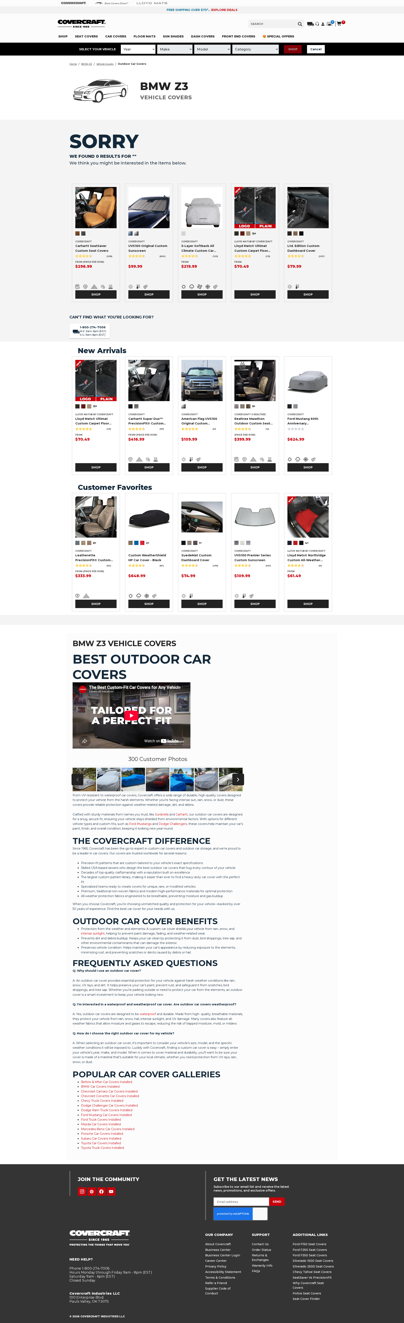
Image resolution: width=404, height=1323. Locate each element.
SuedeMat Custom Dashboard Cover (196, 557)
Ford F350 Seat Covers (310, 1255)
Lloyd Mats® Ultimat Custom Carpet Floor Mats (251, 248)
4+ (306, 543)
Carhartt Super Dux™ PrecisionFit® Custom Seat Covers (145, 421)
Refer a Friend (216, 1283)
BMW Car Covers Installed (100, 1086)
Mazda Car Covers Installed (101, 1124)
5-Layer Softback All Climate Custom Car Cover (197, 248)
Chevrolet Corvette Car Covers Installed (110, 1096)
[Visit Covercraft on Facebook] (101, 1191)
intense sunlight (93, 933)
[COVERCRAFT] (81, 23)
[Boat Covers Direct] (111, 3)
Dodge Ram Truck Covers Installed (106, 1110)
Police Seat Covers (307, 1293)
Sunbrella (162, 814)
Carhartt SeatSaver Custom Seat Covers (91, 248)
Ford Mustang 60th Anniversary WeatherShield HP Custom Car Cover (302, 421)
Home (73, 63)
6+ (94, 543)
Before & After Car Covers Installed (106, 1082)
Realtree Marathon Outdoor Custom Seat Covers (252, 421)
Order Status (261, 1250)
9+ (253, 406)
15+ (254, 233)
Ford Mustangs (140, 824)
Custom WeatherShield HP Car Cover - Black (147, 557)
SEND (276, 1202)
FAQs (256, 1271)
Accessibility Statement (223, 1272)
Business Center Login (222, 1255)
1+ (200, 543)
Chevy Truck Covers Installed (102, 1101)
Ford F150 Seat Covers (309, 1244)
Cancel (316, 49)
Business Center (218, 1250)
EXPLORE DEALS (224, 10)
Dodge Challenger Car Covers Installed (109, 1105)
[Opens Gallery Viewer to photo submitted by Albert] (182, 779)
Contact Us (260, 1244)
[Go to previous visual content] (77, 779)
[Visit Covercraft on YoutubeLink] (111, 1191)
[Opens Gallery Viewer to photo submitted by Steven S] (231, 779)
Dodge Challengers (173, 824)
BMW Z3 (86, 63)
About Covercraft (218, 1244)
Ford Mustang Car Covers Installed (106, 1115)
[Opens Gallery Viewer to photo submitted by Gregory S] (133, 779)
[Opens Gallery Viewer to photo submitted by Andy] (109, 779)
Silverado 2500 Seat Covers (313, 1266)
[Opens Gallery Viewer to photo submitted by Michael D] (84, 779)
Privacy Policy (215, 1266)
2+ (147, 543)
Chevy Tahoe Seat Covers (312, 1272)
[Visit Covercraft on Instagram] (82, 1191)
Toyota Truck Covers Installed (102, 1148)
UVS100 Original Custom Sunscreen (147, 248)
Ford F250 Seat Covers (310, 1250)
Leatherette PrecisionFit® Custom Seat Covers (92, 557)
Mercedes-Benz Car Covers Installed (107, 1129)
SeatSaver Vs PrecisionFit (312, 1277)
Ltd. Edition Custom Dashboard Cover (303, 248)
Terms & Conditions (220, 1277)
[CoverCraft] (73, 3)
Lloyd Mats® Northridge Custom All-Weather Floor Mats (306, 557)
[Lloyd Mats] (152, 3)
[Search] (300, 24)
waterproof (148, 1014)
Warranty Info (262, 1265)
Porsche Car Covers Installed (102, 1134)
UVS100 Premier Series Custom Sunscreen (252, 557)
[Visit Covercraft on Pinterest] (92, 1191)
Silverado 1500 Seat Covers (313, 1261)
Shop (293, 49)
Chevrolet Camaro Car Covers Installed (109, 1091)
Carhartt (182, 814)
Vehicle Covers (104, 63)
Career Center (216, 1261)
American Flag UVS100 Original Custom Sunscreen (199, 421)
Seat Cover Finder (306, 1299)
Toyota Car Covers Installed (101, 1143)
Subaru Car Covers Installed (101, 1138)
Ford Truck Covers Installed (101, 1120)
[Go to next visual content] (238, 779)
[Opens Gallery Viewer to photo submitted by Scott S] (157, 779)
